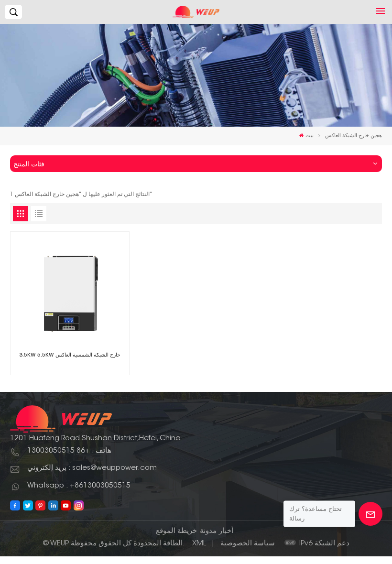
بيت (309, 136)
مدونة (208, 531)
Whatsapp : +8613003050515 (79, 485)
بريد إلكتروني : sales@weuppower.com (92, 468)
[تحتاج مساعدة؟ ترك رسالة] (370, 514)
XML (199, 543)
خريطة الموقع (176, 531)
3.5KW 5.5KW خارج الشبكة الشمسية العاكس (69, 355)
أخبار (226, 531)
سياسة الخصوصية (247, 543)
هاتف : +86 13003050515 (69, 451)
